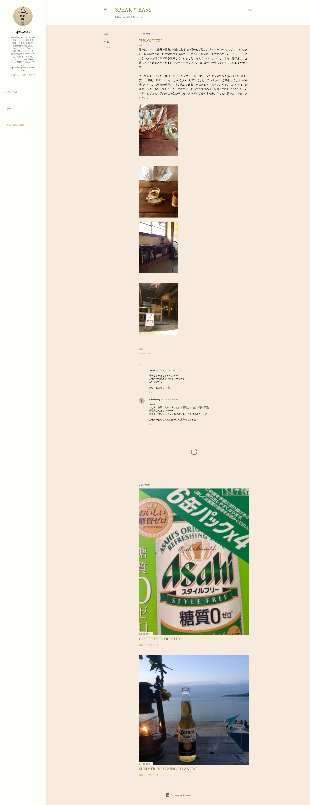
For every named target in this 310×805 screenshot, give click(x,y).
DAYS (106, 47)
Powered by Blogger (180, 795)
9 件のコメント (152, 645)
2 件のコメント (152, 775)
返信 (151, 392)
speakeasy (154, 399)
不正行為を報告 (15, 125)
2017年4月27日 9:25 (166, 370)
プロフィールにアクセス (22, 74)
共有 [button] (105, 34)
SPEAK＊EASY (133, 9)
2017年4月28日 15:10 (171, 399)
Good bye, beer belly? (160, 638)
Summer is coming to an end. (169, 768)
